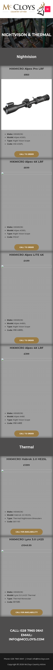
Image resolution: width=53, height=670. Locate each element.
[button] (26, 154)
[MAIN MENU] (48, 9)
